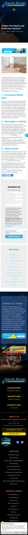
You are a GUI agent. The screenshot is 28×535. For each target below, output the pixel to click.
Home (3, 31)
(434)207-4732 (14, 405)
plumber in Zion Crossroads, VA (17, 139)
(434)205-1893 (14, 388)
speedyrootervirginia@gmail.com (15, 425)
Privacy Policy (9, 224)
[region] (14, 528)
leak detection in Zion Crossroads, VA (14, 89)
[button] (14, 429)
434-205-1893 (16, 423)
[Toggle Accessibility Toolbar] (2, 522)
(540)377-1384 (14, 396)
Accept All (23, 532)
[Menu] (14, 9)
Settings (16, 532)
